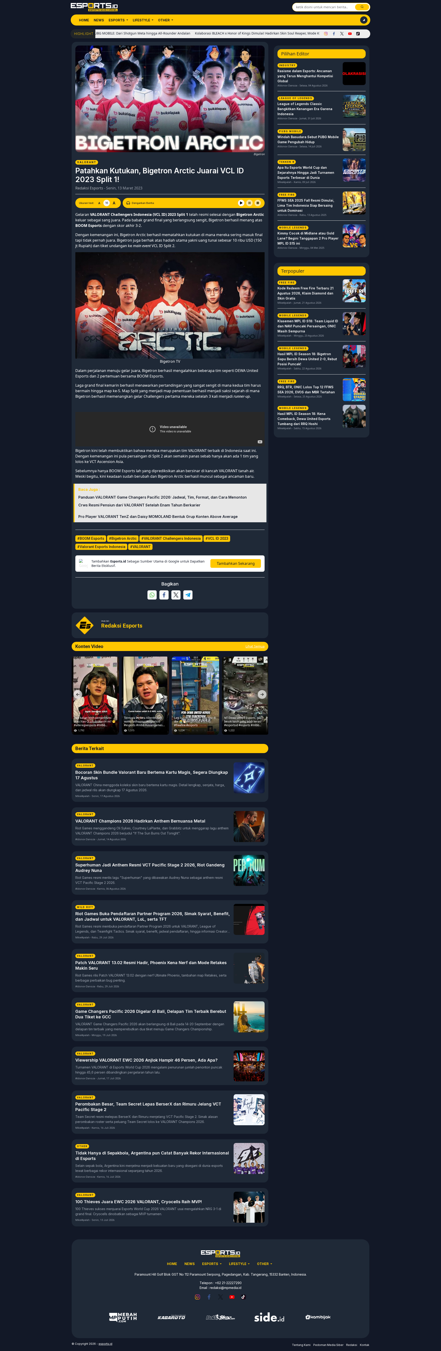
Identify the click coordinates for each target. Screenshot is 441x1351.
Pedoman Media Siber (328, 1345)
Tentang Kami (301, 1345)
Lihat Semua (255, 646)
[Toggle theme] (364, 20)
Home (84, 20)
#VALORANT (140, 547)
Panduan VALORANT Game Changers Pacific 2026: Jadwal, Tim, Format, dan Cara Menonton (162, 497)
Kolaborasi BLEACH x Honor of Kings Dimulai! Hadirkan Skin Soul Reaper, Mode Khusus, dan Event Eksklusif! (235, 33)
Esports (117, 20)
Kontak (364, 1345)
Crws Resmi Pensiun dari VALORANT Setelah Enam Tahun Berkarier (139, 505)
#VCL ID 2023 (216, 538)
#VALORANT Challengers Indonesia (171, 538)
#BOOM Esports (90, 538)
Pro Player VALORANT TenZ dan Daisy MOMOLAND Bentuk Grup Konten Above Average (158, 516)
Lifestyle (142, 20)
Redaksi (351, 1345)
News (99, 20)
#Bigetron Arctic (123, 538)
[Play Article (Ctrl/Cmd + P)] (241, 203)
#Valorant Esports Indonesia (101, 547)
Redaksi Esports (89, 188)
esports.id (105, 1343)
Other (164, 20)
